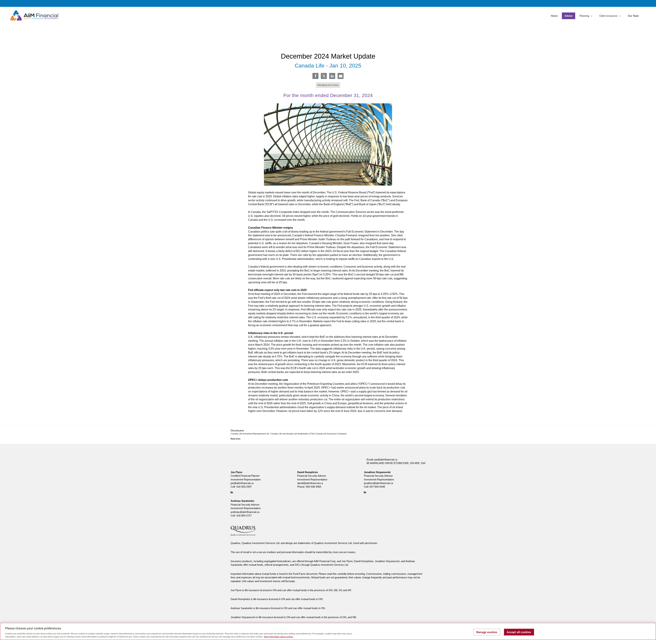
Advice (568, 15)
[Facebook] (315, 76)
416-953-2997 (244, 486)
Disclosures (237, 430)
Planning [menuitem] (584, 16)
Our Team (633, 15)
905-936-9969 (313, 486)
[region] (328, 631)
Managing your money (328, 85)
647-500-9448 (377, 486)
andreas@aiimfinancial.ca (245, 511)
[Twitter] (324, 76)
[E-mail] (340, 76)
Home (554, 15)
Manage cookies (486, 632)
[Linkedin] (332, 76)
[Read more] (235, 439)
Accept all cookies (519, 632)
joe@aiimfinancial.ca (385, 459)
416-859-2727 (244, 515)
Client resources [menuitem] (608, 16)
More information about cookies (278, 637)
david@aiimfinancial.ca (310, 483)
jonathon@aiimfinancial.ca (378, 483)
